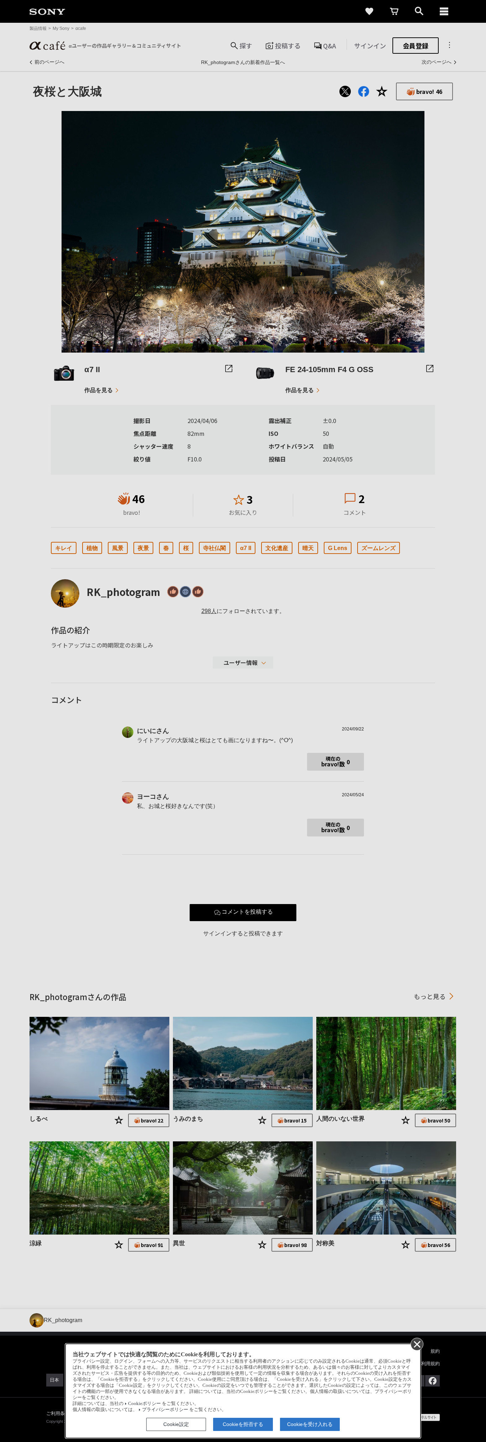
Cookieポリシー (144, 1403)
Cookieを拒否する (243, 1424)
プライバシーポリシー (165, 1409)
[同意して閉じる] (417, 1344)
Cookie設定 (176, 1424)
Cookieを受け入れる (310, 1424)
